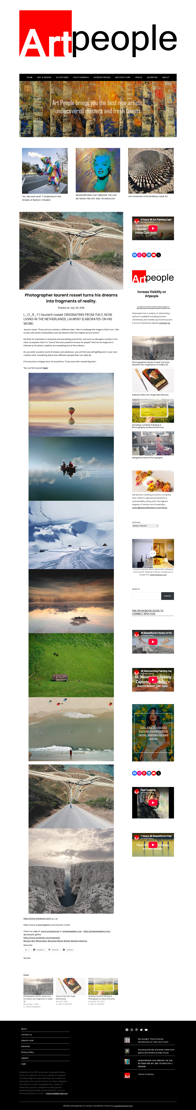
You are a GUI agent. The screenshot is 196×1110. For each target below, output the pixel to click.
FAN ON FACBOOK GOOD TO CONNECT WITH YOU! (147, 612)
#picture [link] (83, 941)
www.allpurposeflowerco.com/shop (149, 507)
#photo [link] (67, 941)
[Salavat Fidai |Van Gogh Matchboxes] (71, 986)
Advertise (152, 77)
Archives (136, 522)
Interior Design (102, 77)
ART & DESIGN (44, 77)
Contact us (26, 1034)
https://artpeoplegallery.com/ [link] (96, 931)
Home (30, 77)
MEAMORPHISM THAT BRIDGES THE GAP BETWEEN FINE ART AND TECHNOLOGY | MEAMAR (155, 1063)
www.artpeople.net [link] (50, 931)
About (165, 77)
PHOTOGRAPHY (81, 77)
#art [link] (33, 941)
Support (25, 1058)
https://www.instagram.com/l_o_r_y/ (40, 918)
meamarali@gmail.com (57, 1093)
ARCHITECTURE (122, 77)
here (45, 368)
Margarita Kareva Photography (147, 457)
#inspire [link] (27, 941)
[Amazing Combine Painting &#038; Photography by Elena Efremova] (103, 986)
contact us (164, 323)
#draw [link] (60, 941)
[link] (41, 938)
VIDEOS (138, 77)
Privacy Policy (27, 1052)
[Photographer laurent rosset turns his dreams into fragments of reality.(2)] (38, 986)
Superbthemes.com (123, 1106)
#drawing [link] (52, 941)
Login (23, 1063)
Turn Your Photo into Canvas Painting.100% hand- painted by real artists (153, 732)
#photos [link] (75, 941)
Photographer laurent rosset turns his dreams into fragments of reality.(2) (38, 999)
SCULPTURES (62, 77)
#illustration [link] (41, 941)
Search (136, 589)
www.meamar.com (158, 575)
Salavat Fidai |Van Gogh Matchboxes (150, 394)
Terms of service (146, 1074)
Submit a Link (27, 1040)
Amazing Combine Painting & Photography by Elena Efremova (148, 426)
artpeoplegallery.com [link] (72, 931)
